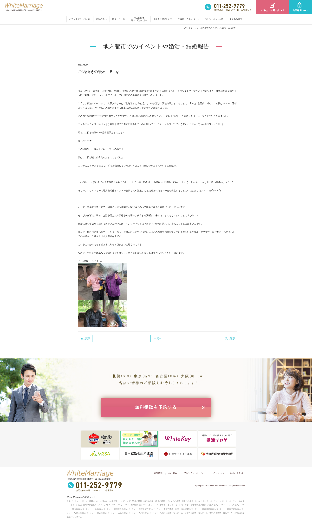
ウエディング (124, 501)
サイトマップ (217, 473)
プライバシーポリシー (193, 473)
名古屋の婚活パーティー (84, 513)
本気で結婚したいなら (93, 505)
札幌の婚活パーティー (217, 505)
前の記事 (85, 338)
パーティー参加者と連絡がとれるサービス (139, 505)
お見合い (104, 501)
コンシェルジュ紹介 (214, 19)
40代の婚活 (160, 501)
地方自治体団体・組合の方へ (139, 19)
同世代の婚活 (187, 501)
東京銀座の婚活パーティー (125, 509)
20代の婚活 (137, 501)
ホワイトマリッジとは (79, 19)
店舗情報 (158, 473)
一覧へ (157, 338)
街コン (85, 501)
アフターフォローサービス (171, 505)
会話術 (79, 505)
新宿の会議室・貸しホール (196, 513)
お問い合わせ (236, 473)
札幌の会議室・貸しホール (171, 513)
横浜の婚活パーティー (81, 509)
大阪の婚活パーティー (106, 513)
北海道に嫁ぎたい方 (162, 19)
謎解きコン (94, 501)
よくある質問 (235, 19)
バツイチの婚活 (173, 501)
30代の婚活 (148, 501)
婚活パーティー (73, 501)
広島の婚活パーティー (127, 513)
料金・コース (118, 19)
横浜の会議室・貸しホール (221, 513)
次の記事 (230, 338)
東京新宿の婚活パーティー (150, 509)
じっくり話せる (201, 501)
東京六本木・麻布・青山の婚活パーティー (182, 509)
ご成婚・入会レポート (188, 19)
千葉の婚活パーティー (102, 509)
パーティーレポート (219, 501)
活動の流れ (101, 19)
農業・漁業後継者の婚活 (195, 505)
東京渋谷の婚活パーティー (214, 509)
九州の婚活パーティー (148, 513)
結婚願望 (113, 501)
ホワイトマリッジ (190, 28)
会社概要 (172, 473)
